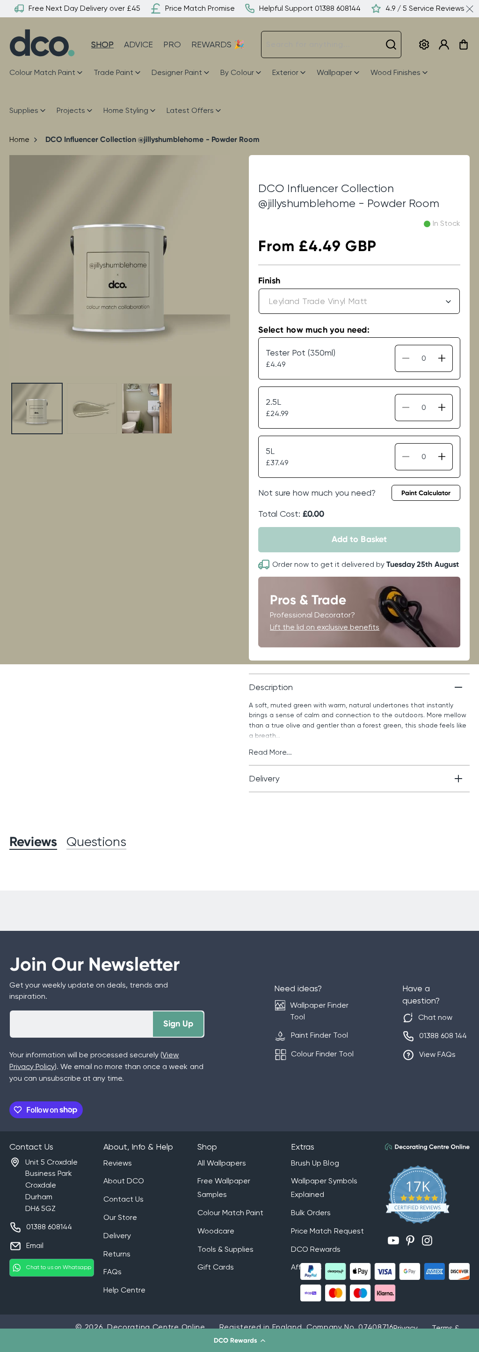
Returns (117, 1253)
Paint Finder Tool (319, 1035)
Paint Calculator (425, 493)
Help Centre (124, 1289)
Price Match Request (327, 1230)
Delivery (117, 1235)
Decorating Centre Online (156, 1326)
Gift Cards (215, 1267)
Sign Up (178, 1023)
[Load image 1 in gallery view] (37, 408)
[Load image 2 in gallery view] (92, 408)
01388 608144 (49, 1226)
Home (19, 139)
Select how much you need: (314, 330)
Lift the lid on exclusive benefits (324, 627)
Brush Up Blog (315, 1163)
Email (35, 1245)
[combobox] (331, 44)
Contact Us (123, 1199)
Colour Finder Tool (322, 1053)
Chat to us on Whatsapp (58, 1267)
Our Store (120, 1217)
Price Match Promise (200, 8)
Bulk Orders (311, 1212)
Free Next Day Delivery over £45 (84, 8)
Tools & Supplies (225, 1249)
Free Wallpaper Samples (223, 1187)
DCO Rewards (316, 1249)
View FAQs (437, 1054)
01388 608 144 (443, 1035)
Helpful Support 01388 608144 (310, 8)
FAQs (112, 1271)
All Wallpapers (221, 1163)
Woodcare (215, 1230)
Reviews (117, 1163)
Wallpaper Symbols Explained (324, 1187)
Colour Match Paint (230, 1212)
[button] (239, 1340)
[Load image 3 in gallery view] (147, 408)
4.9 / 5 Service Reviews (424, 8)
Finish (269, 280)
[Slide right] (219, 266)
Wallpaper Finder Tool (319, 1011)
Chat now (435, 1017)
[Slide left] (20, 266)
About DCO (123, 1180)
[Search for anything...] (391, 44)
